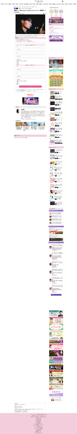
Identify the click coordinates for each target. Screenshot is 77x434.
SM (61, 158)
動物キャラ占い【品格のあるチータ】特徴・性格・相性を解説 (58, 174)
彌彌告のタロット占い (38, 431)
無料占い (20, 8)
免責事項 (33, 415)
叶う (51, 194)
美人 (59, 187)
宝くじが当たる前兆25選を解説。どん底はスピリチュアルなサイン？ (58, 179)
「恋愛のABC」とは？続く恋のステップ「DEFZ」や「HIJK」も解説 (58, 162)
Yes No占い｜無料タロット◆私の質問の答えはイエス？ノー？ (56, 65)
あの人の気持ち (60, 280)
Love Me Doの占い (38, 421)
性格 (53, 132)
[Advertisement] (56, 49)
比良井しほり (53, 280)
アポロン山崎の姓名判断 (38, 429)
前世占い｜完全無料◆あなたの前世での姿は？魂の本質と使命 (58, 129)
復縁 (14, 8)
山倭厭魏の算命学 (38, 430)
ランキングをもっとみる (56, 17)
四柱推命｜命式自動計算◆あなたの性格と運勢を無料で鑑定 (58, 113)
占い (17, 8)
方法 (57, 193)
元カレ (24, 8)
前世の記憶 (55, 132)
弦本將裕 (56, 94)
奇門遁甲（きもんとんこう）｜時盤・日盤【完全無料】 (58, 135)
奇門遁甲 (50, 138)
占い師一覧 (43, 415)
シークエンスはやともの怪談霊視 (38, 428)
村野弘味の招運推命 (38, 420)
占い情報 (50, 188)
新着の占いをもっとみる (56, 294)
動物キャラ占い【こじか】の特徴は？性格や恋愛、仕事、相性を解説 (58, 168)
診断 (55, 152)
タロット (57, 280)
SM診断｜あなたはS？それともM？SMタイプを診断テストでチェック (59, 156)
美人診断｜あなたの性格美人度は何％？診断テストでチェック (58, 185)
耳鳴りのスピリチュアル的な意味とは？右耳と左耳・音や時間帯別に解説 (58, 191)
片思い (57, 289)
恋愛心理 (59, 158)
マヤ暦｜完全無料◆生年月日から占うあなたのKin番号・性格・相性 (58, 103)
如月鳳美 (30, 8)
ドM (51, 159)
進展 (60, 289)
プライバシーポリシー (38, 415)
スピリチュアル (58, 181)
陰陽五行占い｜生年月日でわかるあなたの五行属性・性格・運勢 (58, 123)
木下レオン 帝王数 (38, 419)
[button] (56, 63)
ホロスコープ (59, 109)
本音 (26, 8)
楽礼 (52, 288)
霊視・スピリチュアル (56, 288)
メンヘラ (50, 153)
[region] (56, 64)
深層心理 (59, 152)
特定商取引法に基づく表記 (43, 414)
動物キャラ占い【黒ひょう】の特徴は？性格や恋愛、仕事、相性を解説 (58, 197)
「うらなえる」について (33, 414)
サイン (61, 181)
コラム (57, 152)
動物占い (58, 94)
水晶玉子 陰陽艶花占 (38, 422)
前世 (51, 132)
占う (30, 86)
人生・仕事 (56, 93)
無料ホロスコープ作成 (58, 107)
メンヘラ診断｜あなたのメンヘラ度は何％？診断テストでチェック (58, 150)
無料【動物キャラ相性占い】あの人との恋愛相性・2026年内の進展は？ (58, 141)
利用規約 (38, 414)
